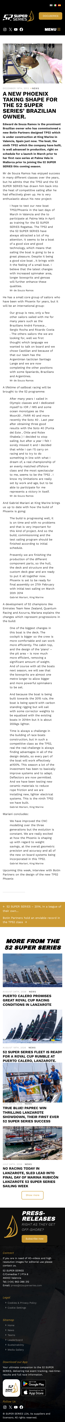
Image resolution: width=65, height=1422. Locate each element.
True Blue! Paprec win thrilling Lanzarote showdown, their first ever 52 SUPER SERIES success (31, 1114)
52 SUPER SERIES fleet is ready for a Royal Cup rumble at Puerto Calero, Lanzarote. (32, 1056)
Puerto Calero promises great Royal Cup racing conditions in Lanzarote (27, 1000)
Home (11, 1325)
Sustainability (16, 1344)
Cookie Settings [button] (17, 1307)
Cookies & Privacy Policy (22, 1302)
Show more (32, 1195)
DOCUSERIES (50, 15)
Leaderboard (15, 1340)
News (35, 88)
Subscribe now (35, 1238)
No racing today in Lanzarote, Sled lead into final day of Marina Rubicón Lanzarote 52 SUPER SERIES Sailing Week (30, 1177)
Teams (11, 1335)
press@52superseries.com (26, 1285)
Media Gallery (16, 1349)
